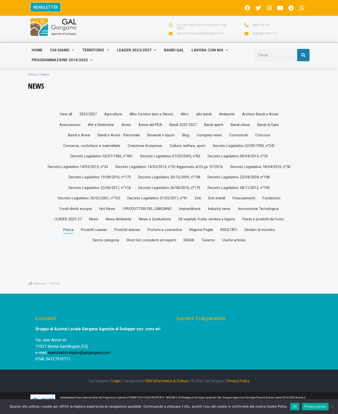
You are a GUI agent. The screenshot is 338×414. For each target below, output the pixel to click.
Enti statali (216, 198)
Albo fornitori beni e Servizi (151, 114)
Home (37, 50)
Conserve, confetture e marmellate (91, 146)
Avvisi (126, 125)
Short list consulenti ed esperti (151, 240)
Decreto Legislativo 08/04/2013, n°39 (238, 156)
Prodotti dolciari (127, 230)
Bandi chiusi (240, 125)
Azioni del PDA (150, 125)
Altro (185, 114)
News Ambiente (118, 219)
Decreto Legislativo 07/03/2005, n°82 (170, 156)
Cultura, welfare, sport (187, 146)
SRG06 (188, 240)
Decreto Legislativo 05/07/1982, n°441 (102, 156)
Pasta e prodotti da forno (263, 219)
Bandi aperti (213, 125)
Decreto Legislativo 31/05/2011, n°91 (157, 198)
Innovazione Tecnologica (258, 209)
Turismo (208, 240)
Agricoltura (113, 114)
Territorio (93, 50)
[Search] (303, 55)
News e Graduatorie (155, 219)
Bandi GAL (174, 50)
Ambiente (227, 114)
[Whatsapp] (301, 7)
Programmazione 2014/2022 (60, 60)
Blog (185, 135)
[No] (331, 406)
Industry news (219, 209)
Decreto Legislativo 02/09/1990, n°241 (244, 146)
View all (66, 114)
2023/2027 (88, 114)
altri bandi (204, 114)
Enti (198, 198)
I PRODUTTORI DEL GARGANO (147, 209)
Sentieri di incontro (259, 230)
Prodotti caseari (94, 230)
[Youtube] (280, 7)
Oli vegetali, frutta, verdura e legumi (206, 219)
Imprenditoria (189, 209)
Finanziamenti (244, 198)
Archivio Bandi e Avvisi (260, 114)
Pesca (68, 230)
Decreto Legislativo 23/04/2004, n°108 (239, 177)
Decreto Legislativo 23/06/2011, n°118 (100, 188)
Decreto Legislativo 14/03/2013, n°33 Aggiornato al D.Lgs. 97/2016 (169, 167)
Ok (295, 406)
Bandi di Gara (268, 125)
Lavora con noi (207, 50)
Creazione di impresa (145, 146)
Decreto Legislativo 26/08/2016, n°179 (169, 188)
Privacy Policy (238, 381)
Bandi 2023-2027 (183, 125)
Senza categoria (106, 240)
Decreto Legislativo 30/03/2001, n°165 (89, 198)
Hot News (107, 209)
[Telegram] (291, 7)
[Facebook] (247, 7)
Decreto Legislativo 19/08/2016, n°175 (100, 177)
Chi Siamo (60, 50)
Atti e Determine (101, 125)
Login (116, 381)
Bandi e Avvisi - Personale (119, 135)
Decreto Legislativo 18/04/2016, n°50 (260, 167)
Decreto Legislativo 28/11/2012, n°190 (239, 188)
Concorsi (262, 135)
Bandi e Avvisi (79, 135)
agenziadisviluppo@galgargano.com (79, 352)
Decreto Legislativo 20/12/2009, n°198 (169, 177)
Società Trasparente (200, 318)
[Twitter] (258, 7)
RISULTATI (228, 230)
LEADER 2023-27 (68, 219)
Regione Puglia (201, 230)
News (93, 219)
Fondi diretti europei (76, 209)
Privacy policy (315, 406)
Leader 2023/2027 (134, 50)
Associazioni (69, 125)
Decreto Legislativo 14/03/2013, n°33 (78, 167)
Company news (209, 135)
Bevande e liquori (161, 135)
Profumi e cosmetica (164, 230)
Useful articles (234, 240)
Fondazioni (271, 198)
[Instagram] (269, 7)
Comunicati (238, 135)
